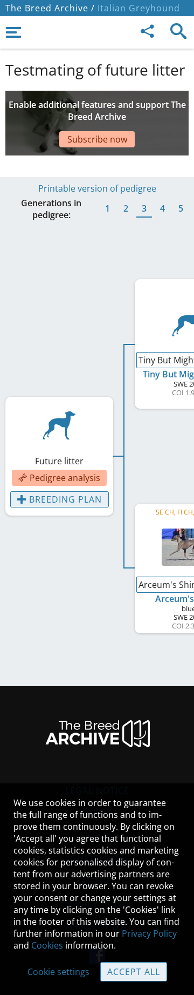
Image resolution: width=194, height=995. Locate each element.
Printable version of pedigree (97, 188)
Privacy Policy (149, 933)
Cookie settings (58, 972)
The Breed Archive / (50, 8)
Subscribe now (97, 139)
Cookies (47, 945)
